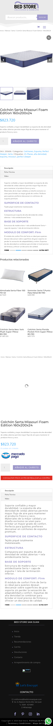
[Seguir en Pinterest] (23, 714)
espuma (3, 156)
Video (6, 176)
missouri (12, 156)
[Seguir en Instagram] (30, 714)
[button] (49, 60)
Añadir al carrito (25, 141)
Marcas (7, 31)
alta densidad (40, 154)
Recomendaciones (22, 641)
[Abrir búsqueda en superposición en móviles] (26, 17)
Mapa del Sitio (40, 723)
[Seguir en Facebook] (15, 714)
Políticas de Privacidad (40, 720)
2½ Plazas (28, 154)
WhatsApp (27, 707)
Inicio (2, 31)
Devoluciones (20, 652)
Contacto (18, 657)
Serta (13, 31)
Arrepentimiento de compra (27, 662)
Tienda (17, 636)
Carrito (17, 646)
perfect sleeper (24, 156)
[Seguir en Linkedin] (38, 714)
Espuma (37, 151)
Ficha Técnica (9, 172)
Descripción (8, 168)
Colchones (28, 151)
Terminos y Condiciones (19, 723)
